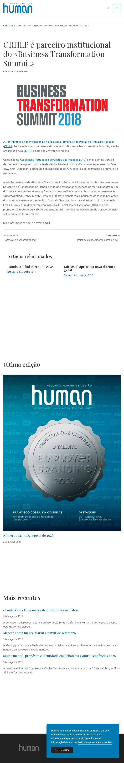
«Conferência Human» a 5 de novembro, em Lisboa (40, 610)
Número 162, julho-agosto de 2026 (28, 535)
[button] (108, 8)
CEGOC (27, 150)
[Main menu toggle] (117, 8)
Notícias (24, 71)
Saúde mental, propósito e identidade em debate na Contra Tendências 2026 (59, 656)
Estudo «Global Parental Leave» (31, 266)
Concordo (62, 749)
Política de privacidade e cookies (95, 742)
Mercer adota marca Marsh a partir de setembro (39, 633)
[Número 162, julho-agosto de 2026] (62, 453)
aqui (47, 223)
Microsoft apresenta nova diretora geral (89, 268)
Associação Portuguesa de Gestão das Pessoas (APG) (53, 159)
